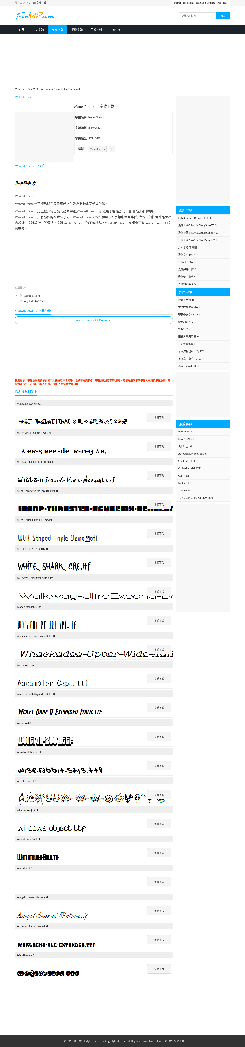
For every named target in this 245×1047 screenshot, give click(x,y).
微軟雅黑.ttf (184, 329)
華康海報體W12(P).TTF (191, 351)
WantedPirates (97, 149)
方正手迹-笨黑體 (187, 247)
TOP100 (115, 29)
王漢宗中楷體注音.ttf (189, 358)
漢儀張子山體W (187, 276)
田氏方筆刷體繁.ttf (188, 336)
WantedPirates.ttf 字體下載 (94, 106)
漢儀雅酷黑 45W (187, 284)
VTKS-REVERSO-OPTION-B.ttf (195, 497)
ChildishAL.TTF (186, 461)
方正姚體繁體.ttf (187, 344)
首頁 (22, 29)
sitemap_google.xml (184, 2)
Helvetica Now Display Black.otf (195, 218)
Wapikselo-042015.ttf (35, 301)
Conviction (183, 475)
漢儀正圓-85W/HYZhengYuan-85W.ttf (198, 232)
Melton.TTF (184, 483)
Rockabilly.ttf (185, 431)
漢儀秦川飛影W (187, 254)
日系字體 (96, 29)
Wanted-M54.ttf (32, 295)
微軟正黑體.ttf (186, 300)
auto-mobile (184, 490)
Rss (219, 2)
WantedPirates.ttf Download (94, 320)
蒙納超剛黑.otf (186, 322)
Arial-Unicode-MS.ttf (189, 366)
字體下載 (41, 2)
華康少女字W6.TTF (189, 314)
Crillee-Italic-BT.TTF (189, 468)
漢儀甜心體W (185, 262)
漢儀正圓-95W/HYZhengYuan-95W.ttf (198, 240)
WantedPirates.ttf (96, 117)
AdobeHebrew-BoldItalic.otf (192, 453)
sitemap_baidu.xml (205, 2)
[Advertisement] (122, 61)
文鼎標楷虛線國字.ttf (189, 307)
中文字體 (38, 29)
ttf (112, 149)
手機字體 (77, 29)
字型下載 (31, 2)
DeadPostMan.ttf (186, 439)
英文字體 (57, 29)
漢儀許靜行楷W (187, 269)
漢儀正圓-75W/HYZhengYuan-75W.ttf (198, 225)
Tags (225, 2)
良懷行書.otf (185, 446)
